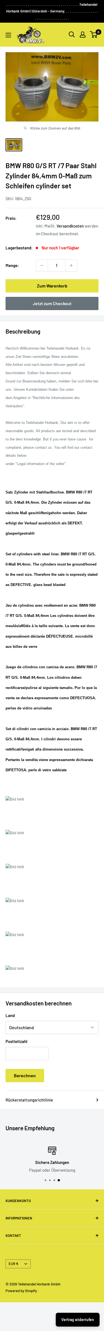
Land (10, 1015)
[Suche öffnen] (72, 34)
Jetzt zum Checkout (52, 303)
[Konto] (82, 34)
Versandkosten (70, 225)
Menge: (12, 265)
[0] (93, 34)
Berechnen (25, 1075)
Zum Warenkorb (52, 285)
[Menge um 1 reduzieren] (42, 265)
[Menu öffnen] (8, 35)
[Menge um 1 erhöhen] (71, 265)
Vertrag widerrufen (77, 1319)
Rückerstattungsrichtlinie (29, 1099)
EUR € (13, 1263)
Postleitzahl (16, 1041)
